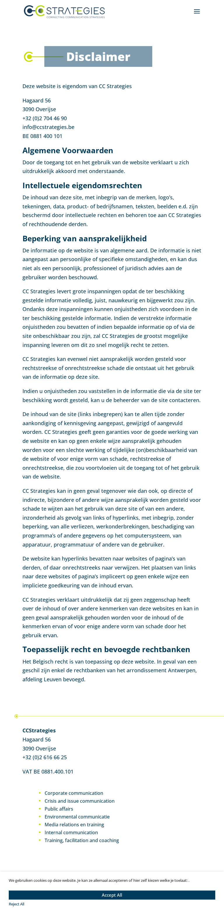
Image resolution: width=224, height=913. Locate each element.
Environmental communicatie (77, 817)
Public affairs (59, 809)
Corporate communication (74, 793)
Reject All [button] (16, 904)
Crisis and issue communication (80, 801)
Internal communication (71, 832)
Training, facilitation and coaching (82, 840)
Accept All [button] (112, 895)
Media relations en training (74, 824)
